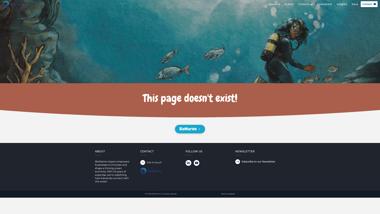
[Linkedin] (188, 163)
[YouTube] (197, 163)
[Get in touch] (142, 162)
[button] (237, 161)
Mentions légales (228, 194)
